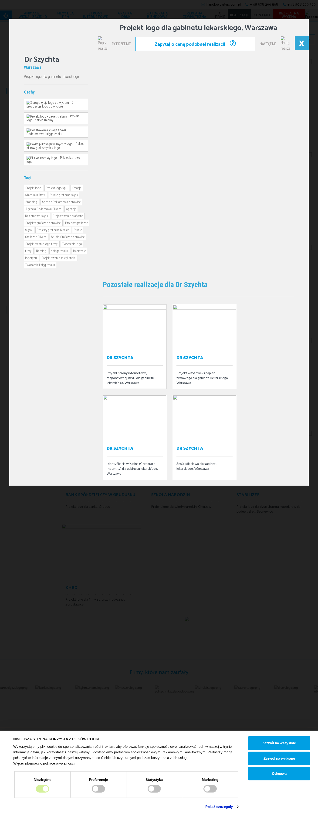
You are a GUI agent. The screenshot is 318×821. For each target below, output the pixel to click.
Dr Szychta (120, 357)
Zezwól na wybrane (279, 758)
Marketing (210, 779)
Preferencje (98, 779)
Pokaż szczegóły (219, 807)
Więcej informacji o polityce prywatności (44, 763)
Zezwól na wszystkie (279, 743)
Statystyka (154, 779)
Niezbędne (42, 779)
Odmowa (279, 774)
